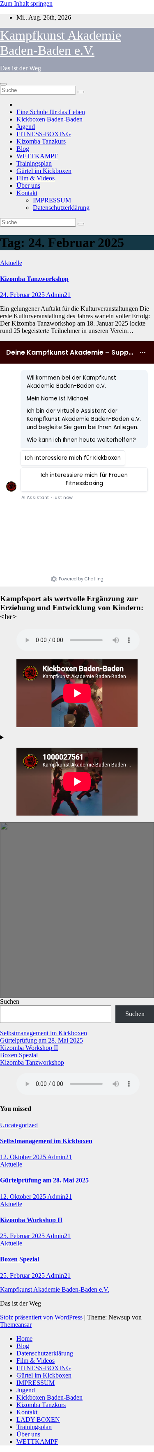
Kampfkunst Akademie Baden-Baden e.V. (60, 43)
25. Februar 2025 (23, 1235)
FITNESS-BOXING (43, 133)
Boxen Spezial (19, 1055)
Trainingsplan (34, 163)
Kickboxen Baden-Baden (49, 119)
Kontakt (26, 192)
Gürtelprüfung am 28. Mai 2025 (41, 1040)
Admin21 (58, 294)
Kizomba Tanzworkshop (34, 278)
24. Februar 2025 (23, 294)
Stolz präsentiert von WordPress (42, 1317)
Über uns (28, 185)
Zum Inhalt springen (26, 3)
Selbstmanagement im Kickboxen (43, 1032)
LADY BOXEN (38, 1419)
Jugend (25, 126)
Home (24, 1338)
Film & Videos (35, 178)
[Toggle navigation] (3, 84)
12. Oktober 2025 (23, 1156)
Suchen (9, 1001)
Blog (22, 148)
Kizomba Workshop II (29, 1047)
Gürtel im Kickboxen (43, 170)
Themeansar (16, 1324)
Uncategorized (19, 1125)
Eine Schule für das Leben (50, 111)
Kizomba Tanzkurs (41, 141)
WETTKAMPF (37, 156)
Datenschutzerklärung (61, 207)
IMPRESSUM (52, 200)
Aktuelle (11, 262)
